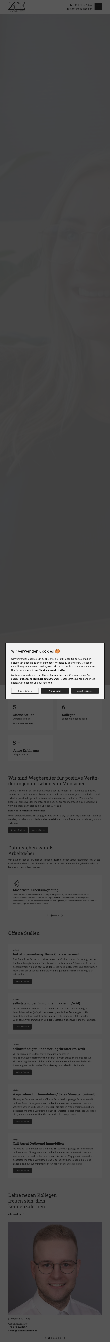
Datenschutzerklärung (33, 678)
